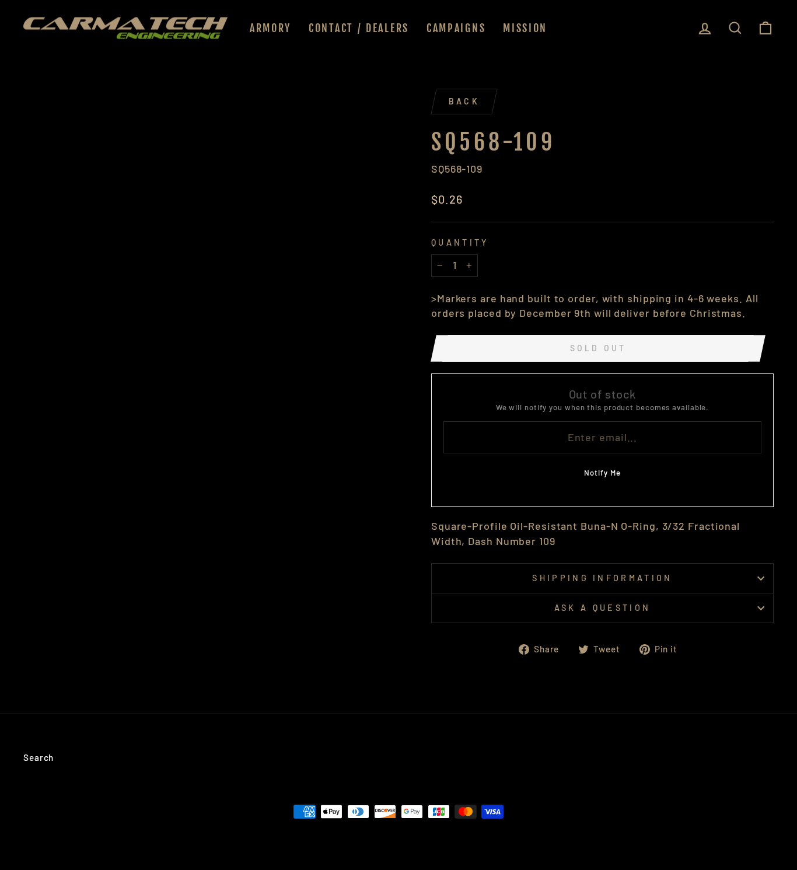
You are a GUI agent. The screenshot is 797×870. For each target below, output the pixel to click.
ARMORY (270, 28)
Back (464, 101)
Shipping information (602, 578)
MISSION (525, 28)
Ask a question (602, 608)
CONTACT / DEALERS (359, 28)
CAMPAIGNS (456, 28)
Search (38, 757)
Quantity (460, 242)
